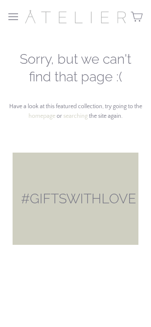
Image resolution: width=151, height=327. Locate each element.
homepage (42, 116)
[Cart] (137, 16)
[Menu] (13, 16)
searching (75, 116)
